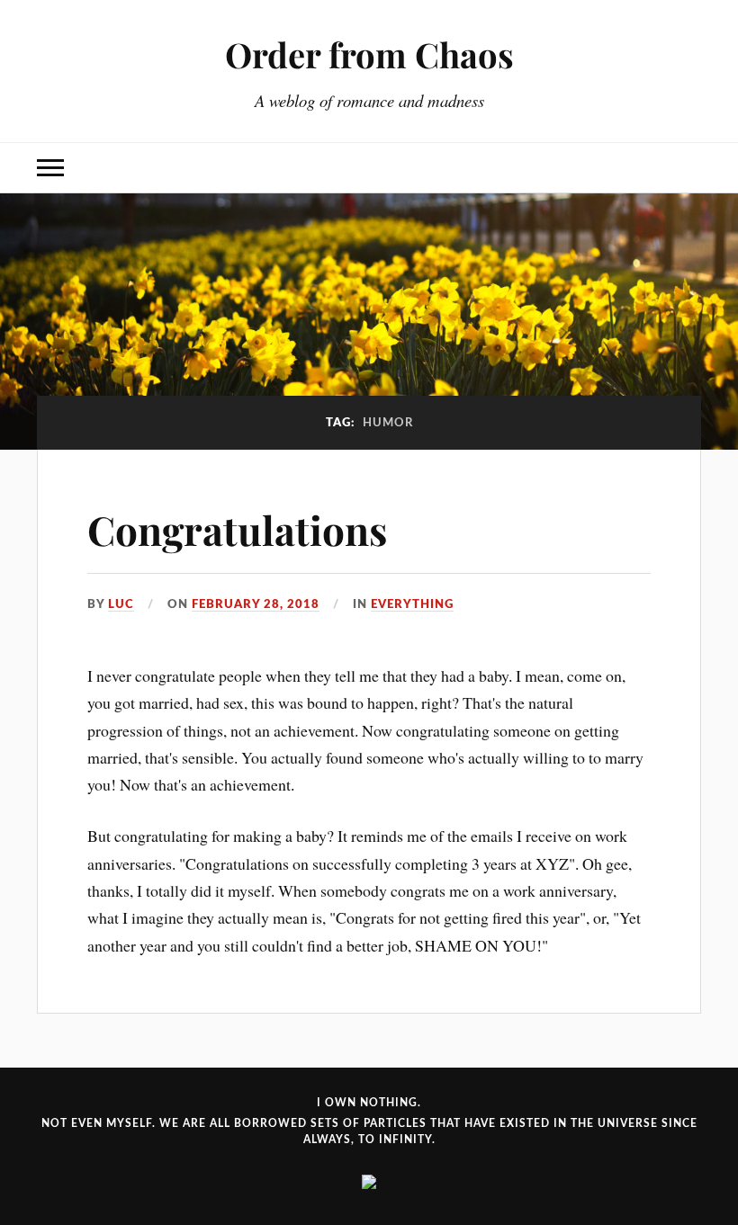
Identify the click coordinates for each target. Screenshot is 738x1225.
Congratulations (237, 529)
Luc (121, 604)
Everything (412, 604)
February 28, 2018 (256, 604)
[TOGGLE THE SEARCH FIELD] (687, 167)
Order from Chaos (369, 54)
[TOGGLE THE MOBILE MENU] (50, 167)
